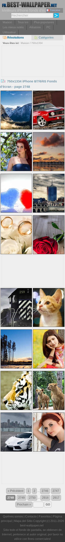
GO (48, 504)
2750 (32, 497)
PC (48, 27)
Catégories (46, 37)
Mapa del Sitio (23, 520)
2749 (21, 497)
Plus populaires (44, 22)
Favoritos (45, 516)
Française (55, 10)
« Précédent (15, 490)
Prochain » (24, 504)
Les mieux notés (13, 27)
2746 (45, 490)
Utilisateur (9, 32)
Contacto (31, 516)
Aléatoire (35, 27)
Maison (7, 22)
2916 (45, 497)
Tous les (23, 22)
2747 (56, 490)
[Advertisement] (32, 73)
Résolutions (15, 37)
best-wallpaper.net (32, 525)
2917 (56, 497)
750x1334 (37, 43)
